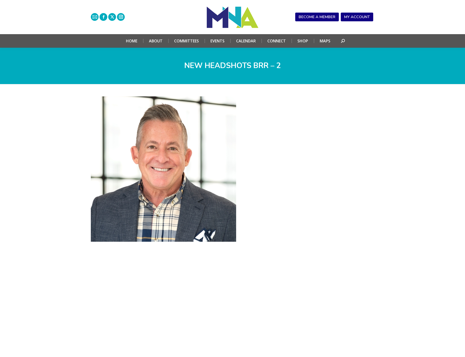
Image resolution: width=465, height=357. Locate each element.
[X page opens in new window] (112, 17)
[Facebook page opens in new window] (103, 17)
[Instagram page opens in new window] (121, 17)
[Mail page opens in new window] (95, 17)
